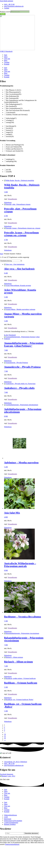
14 (5, 734)
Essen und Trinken (14, 147)
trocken (10, 136)
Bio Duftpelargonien (14, 104)
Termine (6, 62)
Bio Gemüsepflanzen (14, 108)
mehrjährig (11, 161)
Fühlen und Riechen (14, 149)
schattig (10, 120)
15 (5, 736)
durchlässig (11, 126)
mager (9, 132)
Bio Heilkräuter (12, 96)
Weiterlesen (8, 202)
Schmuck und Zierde (14, 151)
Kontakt (6, 64)
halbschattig (11, 118)
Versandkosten (12, 199)
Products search (5, 12)
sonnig (10, 122)
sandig (9, 134)
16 (5, 738)
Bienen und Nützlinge (15, 145)
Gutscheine (10, 112)
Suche (3, 14)
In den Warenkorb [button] (10, 335)
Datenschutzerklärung (12, 844)
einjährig (10, 159)
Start (5, 55)
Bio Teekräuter (12, 98)
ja (8, 169)
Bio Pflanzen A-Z (13, 90)
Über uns (7, 58)
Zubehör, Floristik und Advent (17, 114)
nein (9, 172)
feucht (9, 128)
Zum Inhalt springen (6, 1)
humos (9, 130)
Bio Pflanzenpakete (13, 92)
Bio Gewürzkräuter (13, 94)
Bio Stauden (11, 106)
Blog (5, 60)
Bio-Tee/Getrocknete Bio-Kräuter (18, 110)
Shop (5, 57)
